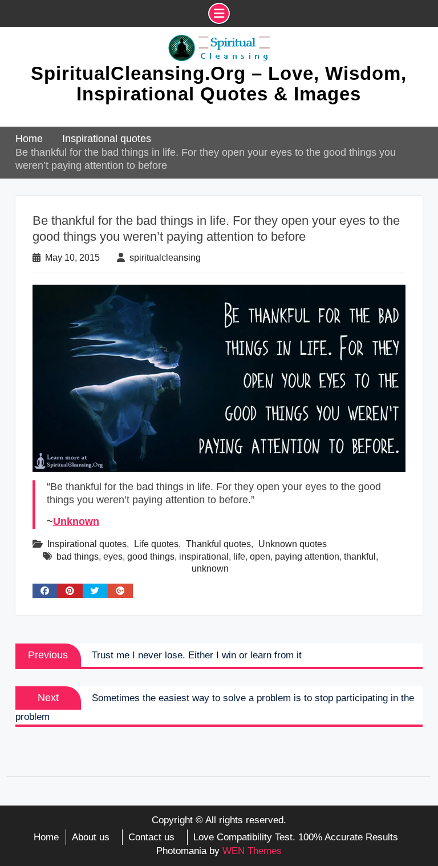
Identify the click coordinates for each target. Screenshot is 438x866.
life (239, 556)
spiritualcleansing (165, 257)
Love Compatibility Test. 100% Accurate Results (295, 837)
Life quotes (156, 544)
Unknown (76, 521)
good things (151, 556)
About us (91, 837)
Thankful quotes (218, 544)
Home (46, 837)
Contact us (151, 837)
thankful (360, 556)
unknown (210, 568)
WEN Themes (252, 850)
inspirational (204, 556)
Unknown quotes (292, 544)
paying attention (307, 556)
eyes (113, 556)
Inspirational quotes (87, 544)
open (260, 556)
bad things (77, 556)
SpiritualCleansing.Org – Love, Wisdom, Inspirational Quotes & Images (219, 83)
